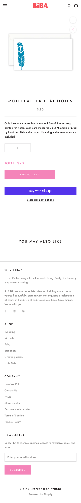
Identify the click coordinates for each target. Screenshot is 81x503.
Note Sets (10, 363)
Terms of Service (14, 415)
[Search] (69, 5)
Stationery (10, 350)
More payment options (40, 200)
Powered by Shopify (40, 494)
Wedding (10, 332)
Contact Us (11, 390)
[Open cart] (76, 5)
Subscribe (18, 470)
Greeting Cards (14, 357)
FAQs (8, 397)
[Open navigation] (5, 5)
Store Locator (12, 403)
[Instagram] (14, 311)
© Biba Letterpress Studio (41, 489)
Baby (7, 344)
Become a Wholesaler (17, 409)
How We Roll (12, 384)
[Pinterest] (23, 311)
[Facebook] (6, 311)
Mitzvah (9, 338)
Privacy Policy (13, 422)
